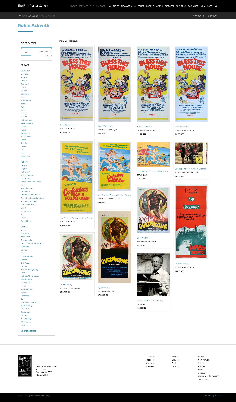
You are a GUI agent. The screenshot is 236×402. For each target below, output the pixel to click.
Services (83, 6)
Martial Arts (26, 282)
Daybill (24, 168)
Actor (159, 6)
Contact (100, 6)
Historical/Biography (29, 269)
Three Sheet (26, 221)
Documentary (27, 256)
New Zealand (27, 123)
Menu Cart (206, 6)
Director (170, 6)
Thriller (24, 315)
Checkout (213, 16)
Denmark (25, 84)
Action (23, 230)
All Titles (114, 6)
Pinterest (150, 366)
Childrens (25, 246)
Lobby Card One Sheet (31, 182)
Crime (23, 253)
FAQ (92, 6)
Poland (24, 126)
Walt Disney (26, 318)
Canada (24, 81)
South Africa (26, 136)
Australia (24, 74)
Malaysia (24, 113)
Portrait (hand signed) (30, 195)
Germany (25, 94)
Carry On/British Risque (31, 243)
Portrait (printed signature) (32, 198)
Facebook (150, 360)
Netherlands (26, 120)
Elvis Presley (26, 263)
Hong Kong (26, 100)
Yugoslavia (25, 156)
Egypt (23, 87)
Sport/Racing (26, 305)
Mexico (24, 117)
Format (150, 6)
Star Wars (25, 309)
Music (23, 286)
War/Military (26, 322)
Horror (23, 273)
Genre (141, 6)
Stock (23, 218)
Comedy (24, 250)
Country (25, 71)
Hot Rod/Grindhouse (30, 276)
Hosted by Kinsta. (213, 395)
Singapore (25, 133)
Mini (22, 185)
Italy (23, 107)
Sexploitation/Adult (29, 302)
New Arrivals (128, 6)
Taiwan (24, 146)
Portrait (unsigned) (29, 201)
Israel (23, 104)
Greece (24, 97)
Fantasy (24, 266)
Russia (23, 130)
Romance (25, 296)
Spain (23, 140)
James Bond (26, 279)
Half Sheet (25, 172)
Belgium (24, 77)
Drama (24, 260)
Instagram (150, 363)
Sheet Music (26, 211)
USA (22, 153)
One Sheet (25, 191)
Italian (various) (27, 175)
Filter (25, 52)
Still (22, 214)
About (73, 6)
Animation (25, 237)
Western (24, 325)
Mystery (24, 292)
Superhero (25, 312)
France (24, 90)
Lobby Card (26, 178)
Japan (23, 110)
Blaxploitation (27, 240)
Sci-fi (23, 299)
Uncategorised (29, 331)
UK (22, 149)
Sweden (24, 143)
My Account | (199, 16)
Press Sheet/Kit (27, 204)
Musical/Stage (27, 289)
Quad (23, 208)
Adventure (25, 233)
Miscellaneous (27, 188)
